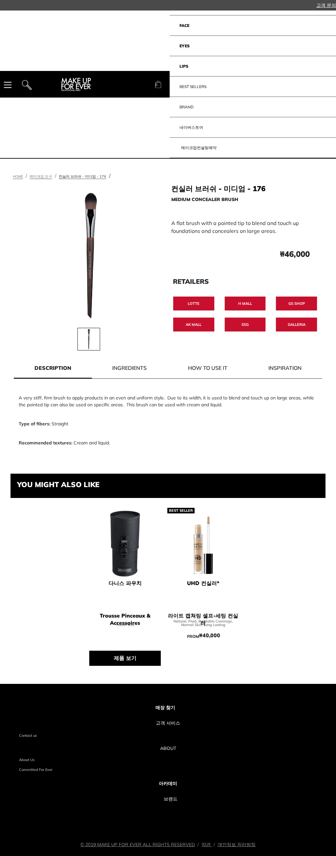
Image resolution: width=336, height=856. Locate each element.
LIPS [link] (183, 66)
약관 (206, 844)
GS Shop (296, 303)
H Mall (245, 303)
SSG (245, 324)
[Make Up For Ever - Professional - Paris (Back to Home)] (76, 84)
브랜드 (171, 799)
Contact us (28, 735)
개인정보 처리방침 (237, 844)
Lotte (194, 303)
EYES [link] (184, 45)
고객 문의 (326, 5)
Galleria (296, 324)
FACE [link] (184, 25)
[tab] (53, 367)
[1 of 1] (88, 339)
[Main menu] (8, 84)
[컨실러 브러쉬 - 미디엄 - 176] (90, 255)
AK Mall (193, 324)
